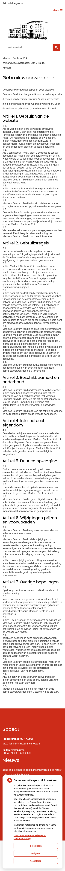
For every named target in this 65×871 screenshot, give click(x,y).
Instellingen (36, 846)
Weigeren (36, 853)
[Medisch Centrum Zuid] (26, 29)
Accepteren (35, 861)
